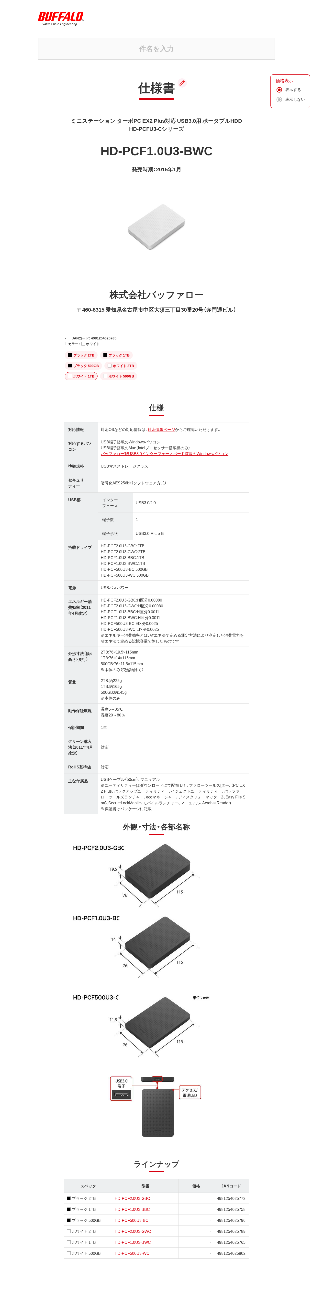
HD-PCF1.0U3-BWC (133, 1242)
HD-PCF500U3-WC (132, 1253)
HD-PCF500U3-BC (131, 1220)
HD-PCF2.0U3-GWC (133, 1231)
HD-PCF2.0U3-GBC (132, 1198)
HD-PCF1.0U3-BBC (132, 1209)
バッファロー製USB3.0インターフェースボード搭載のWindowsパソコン (164, 453)
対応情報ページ (161, 429)
